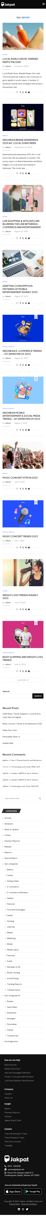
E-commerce (13, 887)
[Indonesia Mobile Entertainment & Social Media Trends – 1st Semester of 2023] (23, 390)
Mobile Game (13, 950)
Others (7, 835)
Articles (7, 818)
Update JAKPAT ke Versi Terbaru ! (25, 773)
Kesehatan (11, 1013)
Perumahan (12, 1024)
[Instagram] (23, 1209)
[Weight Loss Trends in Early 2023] (23, 572)
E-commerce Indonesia (17, 892)
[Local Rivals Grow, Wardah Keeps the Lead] (23, 36)
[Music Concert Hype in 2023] (23, 455)
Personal (11, 955)
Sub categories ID (12, 995)
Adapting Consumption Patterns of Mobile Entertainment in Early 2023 (20, 288)
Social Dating (13, 978)
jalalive (5, 760)
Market (10, 932)
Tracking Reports (14, 984)
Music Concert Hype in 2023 (20, 477)
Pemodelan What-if (11, 736)
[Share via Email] (29, 92)
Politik (9, 961)
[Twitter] (27, 1209)
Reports (8, 852)
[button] (23, 1217)
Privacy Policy (14, 1204)
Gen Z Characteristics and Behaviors (26, 760)
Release (8, 846)
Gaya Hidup (12, 1007)
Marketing (11, 938)
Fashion (10, 898)
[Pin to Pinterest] (26, 92)
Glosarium (8, 824)
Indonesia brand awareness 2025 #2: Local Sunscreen (20, 141)
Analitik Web (8, 743)
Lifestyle (11, 927)
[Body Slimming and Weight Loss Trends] (23, 634)
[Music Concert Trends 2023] (23, 513)
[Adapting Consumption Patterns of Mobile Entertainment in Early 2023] (23, 263)
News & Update (11, 829)
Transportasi (12, 1035)
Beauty (10, 869)
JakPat (5, 773)
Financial (10, 904)
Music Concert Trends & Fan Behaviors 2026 (22, 724)
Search (6, 691)
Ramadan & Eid (13, 967)
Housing (10, 921)
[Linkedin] (19, 1209)
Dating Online (13, 881)
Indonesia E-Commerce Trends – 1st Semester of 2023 (22, 352)
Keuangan (11, 1018)
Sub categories (11, 864)
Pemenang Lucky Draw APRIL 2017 (26, 767)
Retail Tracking (13, 972)
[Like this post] (17, 92)
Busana (10, 1001)
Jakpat (8, 66)
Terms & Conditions (29, 1204)
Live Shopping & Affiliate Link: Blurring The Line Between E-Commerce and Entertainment (22, 224)
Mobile (10, 944)
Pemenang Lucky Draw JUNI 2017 (25, 786)
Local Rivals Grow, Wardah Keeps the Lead (20, 60)
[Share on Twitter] (23, 92)
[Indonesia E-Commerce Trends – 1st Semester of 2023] (23, 328)
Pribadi (10, 1030)
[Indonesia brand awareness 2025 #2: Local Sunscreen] (23, 117)
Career (10, 875)
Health (10, 915)
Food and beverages (16, 909)
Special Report (11, 858)
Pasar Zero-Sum (10, 730)
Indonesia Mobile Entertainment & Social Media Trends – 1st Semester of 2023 (21, 415)
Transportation (13, 990)
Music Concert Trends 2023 (20, 536)
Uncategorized (11, 1041)
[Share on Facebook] (20, 92)
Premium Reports (12, 841)
